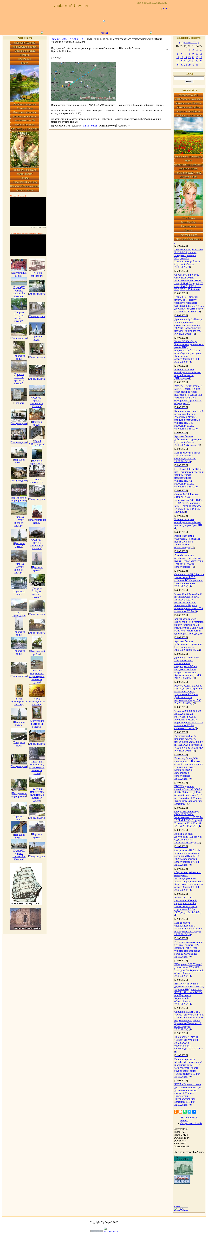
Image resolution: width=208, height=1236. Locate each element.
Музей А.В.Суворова (36, 443)
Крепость (19, 403)
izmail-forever (90, 125)
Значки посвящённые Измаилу (19, 701)
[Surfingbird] (189, 1112)
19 (177, 61)
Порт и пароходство (36, 480)
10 (197, 53)
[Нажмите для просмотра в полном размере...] (83, 100)
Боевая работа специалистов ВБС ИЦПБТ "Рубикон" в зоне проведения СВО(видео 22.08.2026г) (188, 928)
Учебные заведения (36, 274)
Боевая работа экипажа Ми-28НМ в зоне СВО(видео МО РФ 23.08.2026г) (187, 457)
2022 (64, 39)
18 (201, 57)
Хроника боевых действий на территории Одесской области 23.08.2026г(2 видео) (188, 838)
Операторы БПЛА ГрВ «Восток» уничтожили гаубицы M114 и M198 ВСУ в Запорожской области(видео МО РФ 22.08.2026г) (187, 857)
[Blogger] (180, 1112)
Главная (104, 32)
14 (185, 57)
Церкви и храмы (37, 423)
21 (185, 61)
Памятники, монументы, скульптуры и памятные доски (37, 676)
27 (182, 64)
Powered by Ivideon (38, 227)
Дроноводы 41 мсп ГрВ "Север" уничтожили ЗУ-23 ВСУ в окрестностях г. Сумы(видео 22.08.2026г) (188, 1042)
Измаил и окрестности (36, 462)
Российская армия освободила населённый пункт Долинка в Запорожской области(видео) (187, 541)
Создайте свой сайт (191, 1123)
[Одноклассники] (176, 1112)
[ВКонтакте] (194, 1112)
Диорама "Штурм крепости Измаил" (19, 316)
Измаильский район (37, 653)
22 (189, 61)
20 (182, 61)
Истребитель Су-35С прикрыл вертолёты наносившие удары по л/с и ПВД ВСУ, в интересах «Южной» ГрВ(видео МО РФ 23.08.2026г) (188, 743)
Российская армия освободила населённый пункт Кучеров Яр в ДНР (188, 522)
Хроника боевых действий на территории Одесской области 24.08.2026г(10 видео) (188, 645)
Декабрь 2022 (189, 42)
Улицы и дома (37, 293)
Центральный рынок (19, 274)
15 (189, 57)
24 (197, 61)
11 (201, 53)
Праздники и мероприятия (19, 499)
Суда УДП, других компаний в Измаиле (19, 291)
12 (177, 57)
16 (193, 57)
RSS (164, 8)
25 (201, 61)
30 (193, 64)
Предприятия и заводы (37, 521)
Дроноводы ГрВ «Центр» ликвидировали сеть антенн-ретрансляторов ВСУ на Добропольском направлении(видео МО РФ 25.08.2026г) (188, 326)
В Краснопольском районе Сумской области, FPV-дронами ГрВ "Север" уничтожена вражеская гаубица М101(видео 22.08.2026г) (189, 949)
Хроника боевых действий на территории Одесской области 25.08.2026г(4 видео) (188, 440)
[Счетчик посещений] (182, 1182)
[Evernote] (185, 1112)
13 (182, 57)
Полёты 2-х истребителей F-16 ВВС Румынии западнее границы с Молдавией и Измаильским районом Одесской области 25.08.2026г (188, 258)
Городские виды (37, 338)
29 (189, 64)
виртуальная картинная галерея (37, 723)
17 (197, 57)
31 (197, 64)
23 (193, 61)
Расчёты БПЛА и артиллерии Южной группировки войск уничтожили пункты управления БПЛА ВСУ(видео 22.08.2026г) (187, 905)
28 (185, 64)
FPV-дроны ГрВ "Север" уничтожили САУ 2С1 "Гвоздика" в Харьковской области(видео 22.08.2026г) (189, 970)
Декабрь (74, 39)
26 (177, 64)
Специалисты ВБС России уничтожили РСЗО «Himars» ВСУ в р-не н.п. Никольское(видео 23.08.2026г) (189, 580)
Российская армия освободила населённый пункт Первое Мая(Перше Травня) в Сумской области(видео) (188, 561)
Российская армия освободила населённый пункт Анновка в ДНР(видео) (187, 374)
